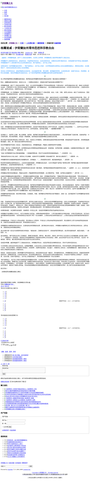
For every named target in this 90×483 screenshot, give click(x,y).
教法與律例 (7, 26)
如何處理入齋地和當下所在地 (16, 445)
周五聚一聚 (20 (25, 405)
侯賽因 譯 (41, 52)
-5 (5, 291)
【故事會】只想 (32, 389)
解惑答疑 (41, 43)
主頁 (5, 10)
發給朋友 (14, 52)
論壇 (5, 12)
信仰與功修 (7, 24)
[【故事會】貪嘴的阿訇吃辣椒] (14, 398)
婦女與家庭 (7, 30)
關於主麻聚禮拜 (35, 407)
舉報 (19, 52)
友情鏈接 (18, 463)
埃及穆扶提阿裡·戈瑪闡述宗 (16, 455)
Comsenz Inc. (27, 469)
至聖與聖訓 (7, 23)
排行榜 (6, 16)
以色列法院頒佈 (46, 394)
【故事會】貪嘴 (29, 398)
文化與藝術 (7, 32)
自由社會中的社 (33, 396)
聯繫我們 (25, 463)
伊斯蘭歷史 (7, 34)
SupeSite (10, 469)
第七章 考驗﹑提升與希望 (20, 355)
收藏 (6, 52)
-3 (5, 295)
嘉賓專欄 (7, 39)
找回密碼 (13, 430)
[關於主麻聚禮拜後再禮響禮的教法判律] (17, 407)
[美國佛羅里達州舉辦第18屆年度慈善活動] (17, 402)
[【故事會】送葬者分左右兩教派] (14, 400)
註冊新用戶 (5, 430)
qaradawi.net (28, 52)
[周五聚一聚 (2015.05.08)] (12, 405)
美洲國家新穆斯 (39, 392)
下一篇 (7, 364)
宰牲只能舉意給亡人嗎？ (15, 444)
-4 (5, 293)
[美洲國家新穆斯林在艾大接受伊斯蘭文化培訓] (19, 392)
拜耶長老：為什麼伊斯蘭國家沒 (17, 440)
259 (7, 286)
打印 (9, 52)
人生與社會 (7, 28)
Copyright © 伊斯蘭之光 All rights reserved (45, 472)
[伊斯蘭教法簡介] (9, 409)
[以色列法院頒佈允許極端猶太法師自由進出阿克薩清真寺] (22, 394)
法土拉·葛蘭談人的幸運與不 (16, 456)
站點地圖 (11, 463)
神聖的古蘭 (7, 21)
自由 (12, 284)
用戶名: (4, 420)
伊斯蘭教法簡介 (20, 409)
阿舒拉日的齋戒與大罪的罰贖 (16, 453)
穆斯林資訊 (7, 19)
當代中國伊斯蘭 (30, 391)
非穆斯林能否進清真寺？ (15, 442)
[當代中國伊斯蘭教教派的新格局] (14, 391)
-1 (5, 298)
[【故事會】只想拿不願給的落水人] (15, 389)
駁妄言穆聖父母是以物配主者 (16, 449)
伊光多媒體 (7, 37)
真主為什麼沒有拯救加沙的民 (16, 447)
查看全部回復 (5, 381)
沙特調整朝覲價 (43, 403)
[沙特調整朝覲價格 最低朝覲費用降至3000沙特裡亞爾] (21, 403)
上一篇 (3, 364)
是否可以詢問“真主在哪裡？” (16, 451)
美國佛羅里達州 (36, 402)
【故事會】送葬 (30, 400)
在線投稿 (57, 43)
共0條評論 (20, 54)
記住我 (6, 427)
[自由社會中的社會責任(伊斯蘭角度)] (16, 396)
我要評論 (28, 54)
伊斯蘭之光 (13, 43)
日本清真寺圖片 (17, 357)
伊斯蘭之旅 (7, 35)
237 (3, 286)
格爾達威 (7, 284)
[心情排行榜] (5, 340)
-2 (5, 296)
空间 (5, 14)
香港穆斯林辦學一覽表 (19, 359)
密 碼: (4, 423)
